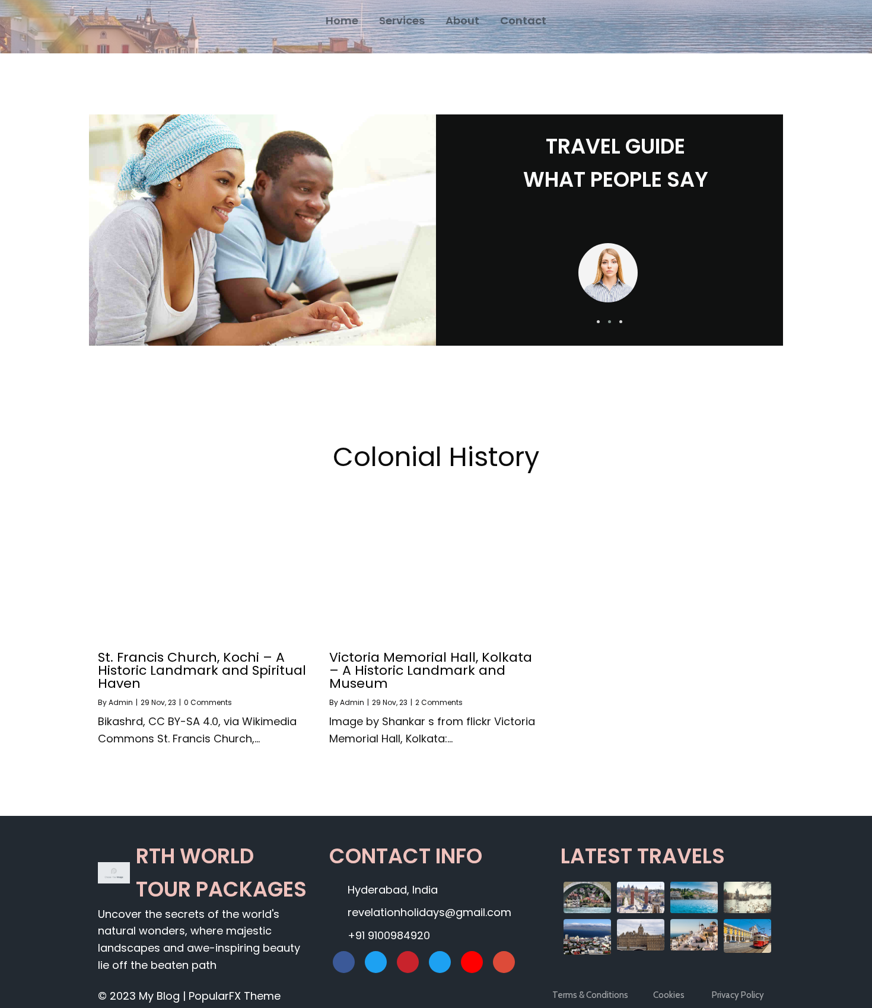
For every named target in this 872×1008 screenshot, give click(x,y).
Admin (121, 702)
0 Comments (208, 702)
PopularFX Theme (235, 995)
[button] (598, 321)
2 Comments (439, 702)
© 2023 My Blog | (143, 995)
